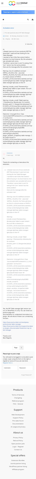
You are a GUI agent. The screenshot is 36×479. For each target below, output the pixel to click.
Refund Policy (18, 441)
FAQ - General (18, 404)
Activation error (8, 28)
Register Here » (8, 363)
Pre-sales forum (18, 421)
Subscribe (29, 44)
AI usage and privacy (18, 427)
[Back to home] (18, 3)
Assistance (9, 153)
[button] (2, 3)
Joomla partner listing (18, 463)
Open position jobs (18, 444)
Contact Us (18, 450)
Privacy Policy (18, 438)
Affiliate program (18, 469)
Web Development (18, 415)
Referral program (18, 401)
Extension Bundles (18, 460)
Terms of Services (18, 395)
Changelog (18, 398)
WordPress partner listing (18, 466)
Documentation (18, 424)
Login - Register (18, 447)
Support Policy (18, 418)
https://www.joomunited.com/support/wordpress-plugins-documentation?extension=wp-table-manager (18, 328)
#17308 (17, 155)
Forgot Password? (26, 375)
